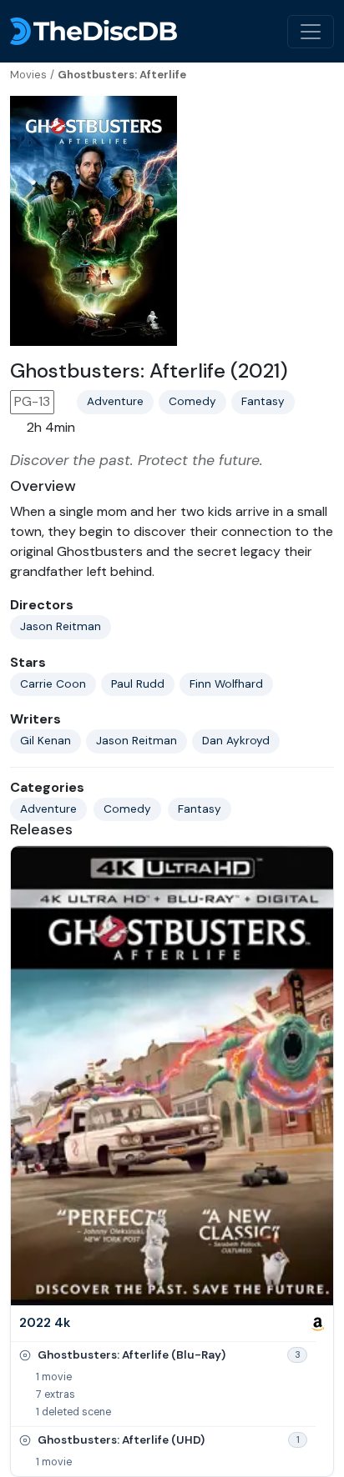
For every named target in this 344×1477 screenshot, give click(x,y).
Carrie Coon (53, 684)
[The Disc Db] (93, 31)
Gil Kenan (45, 740)
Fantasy (263, 401)
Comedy (192, 401)
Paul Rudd (137, 684)
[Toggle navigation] (310, 31)
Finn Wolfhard (226, 684)
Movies (28, 75)
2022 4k (44, 1323)
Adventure (115, 401)
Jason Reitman (60, 626)
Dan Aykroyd (236, 740)
